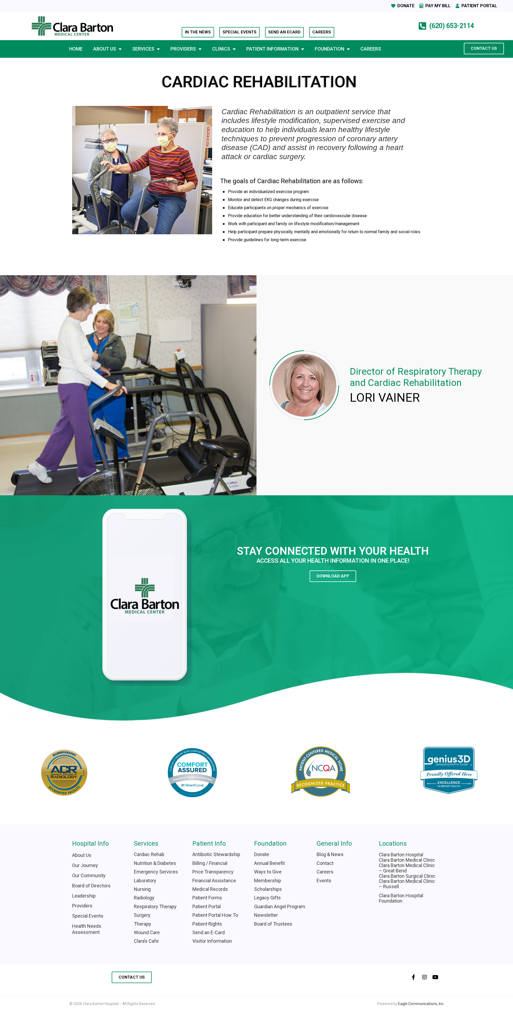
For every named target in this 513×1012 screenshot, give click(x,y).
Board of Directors (91, 885)
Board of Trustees (273, 924)
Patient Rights (207, 924)
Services (143, 49)
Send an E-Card (208, 932)
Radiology (144, 897)
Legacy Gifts (267, 897)
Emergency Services (156, 872)
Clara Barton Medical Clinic (407, 860)
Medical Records (210, 889)
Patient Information (272, 49)
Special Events (87, 916)
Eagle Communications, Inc (421, 1004)
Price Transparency (213, 872)
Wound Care (147, 932)
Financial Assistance (214, 880)
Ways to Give (268, 872)
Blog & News (330, 854)
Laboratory (145, 880)
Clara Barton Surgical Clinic (407, 876)
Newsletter (266, 915)
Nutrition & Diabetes (155, 863)
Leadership (84, 896)
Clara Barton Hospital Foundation (401, 898)
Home (76, 49)
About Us (104, 49)
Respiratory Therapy (155, 906)
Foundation (329, 49)
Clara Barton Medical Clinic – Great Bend (407, 867)
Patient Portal (206, 906)
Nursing (142, 889)
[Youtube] (435, 977)
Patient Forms (207, 897)
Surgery (142, 915)
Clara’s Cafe (146, 941)
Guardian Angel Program (279, 906)
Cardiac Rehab (149, 854)
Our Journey (85, 865)
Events (324, 880)
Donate (261, 854)
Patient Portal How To (215, 915)
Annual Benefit (269, 863)
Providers (183, 49)
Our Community (89, 875)
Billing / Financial (209, 863)
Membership (267, 880)
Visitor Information (212, 941)
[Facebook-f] (413, 977)
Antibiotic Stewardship (216, 854)
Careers (370, 49)
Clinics (221, 49)
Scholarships (268, 889)
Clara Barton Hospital (401, 854)
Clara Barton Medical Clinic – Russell (407, 883)
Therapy (142, 924)
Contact (325, 863)
